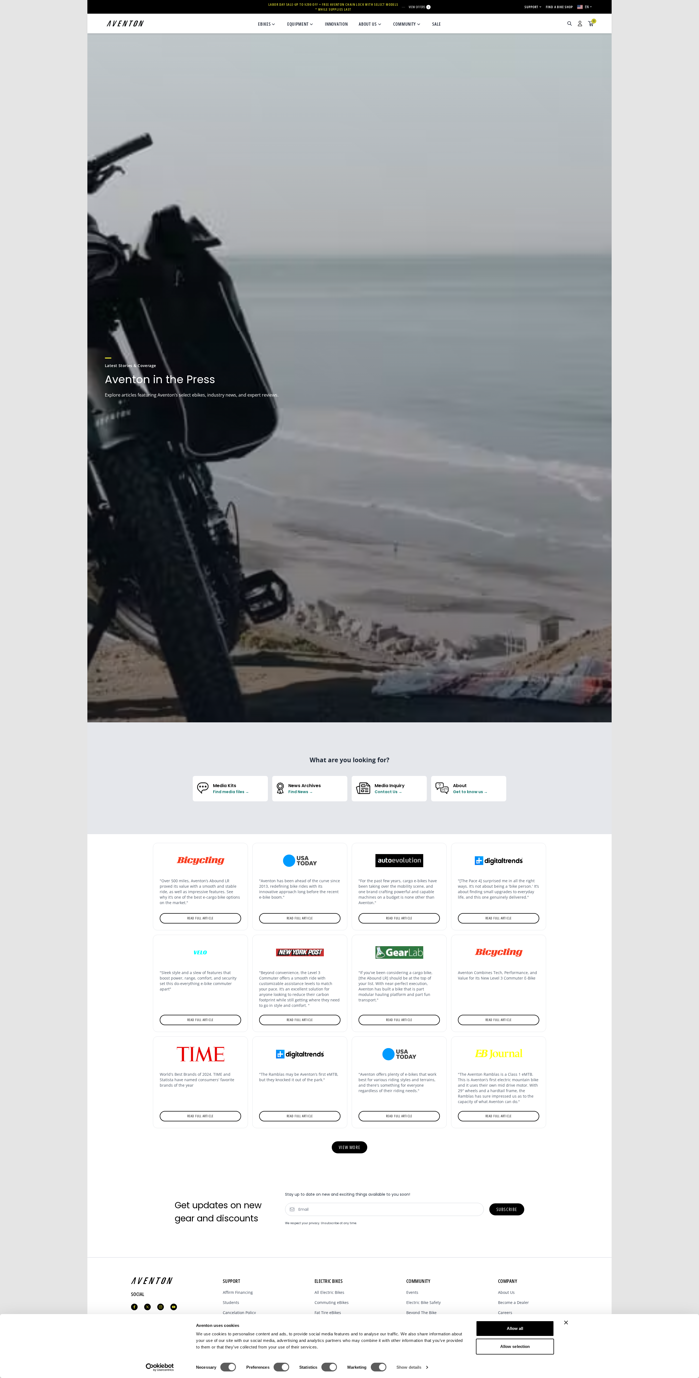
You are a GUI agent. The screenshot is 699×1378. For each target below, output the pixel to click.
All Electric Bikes (329, 1292)
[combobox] (540, 23)
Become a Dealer (513, 1302)
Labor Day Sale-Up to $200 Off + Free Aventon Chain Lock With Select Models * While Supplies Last (333, 7)
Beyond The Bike (421, 1312)
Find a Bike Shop (559, 6)
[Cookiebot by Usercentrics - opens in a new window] (160, 1367)
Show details (408, 1367)
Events (412, 1292)
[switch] (281, 1367)
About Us (506, 1292)
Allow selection (515, 1346)
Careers (505, 1312)
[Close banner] (566, 1322)
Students (231, 1302)
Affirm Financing (238, 1292)
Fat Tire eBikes (328, 1312)
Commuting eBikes (332, 1302)
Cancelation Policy (239, 1312)
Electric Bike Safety (423, 1302)
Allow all (515, 1328)
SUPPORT (531, 6)
